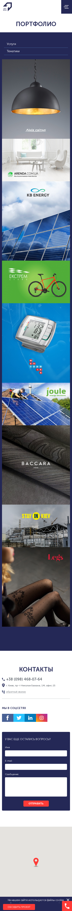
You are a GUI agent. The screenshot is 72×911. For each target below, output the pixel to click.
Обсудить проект (19, 907)
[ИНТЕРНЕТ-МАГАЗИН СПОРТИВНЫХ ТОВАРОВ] (36, 282)
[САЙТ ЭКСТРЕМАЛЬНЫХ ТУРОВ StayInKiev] (36, 526)
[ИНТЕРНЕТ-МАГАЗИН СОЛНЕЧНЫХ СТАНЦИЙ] (36, 404)
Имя (7, 747)
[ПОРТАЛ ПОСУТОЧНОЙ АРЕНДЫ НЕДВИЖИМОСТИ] (36, 160)
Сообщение (11, 774)
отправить (36, 803)
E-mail (8, 760)
